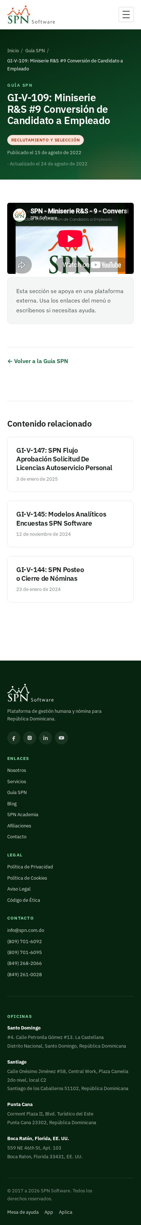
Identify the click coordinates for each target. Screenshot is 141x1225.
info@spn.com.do (25, 930)
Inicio (13, 51)
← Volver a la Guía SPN (37, 361)
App (48, 1212)
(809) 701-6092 (24, 941)
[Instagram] (29, 737)
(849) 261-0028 (24, 974)
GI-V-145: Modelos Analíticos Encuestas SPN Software (61, 518)
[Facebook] (13, 737)
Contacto (16, 837)
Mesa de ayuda (23, 1212)
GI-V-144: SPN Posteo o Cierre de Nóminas (50, 574)
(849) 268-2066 (24, 963)
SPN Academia (22, 814)
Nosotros (16, 770)
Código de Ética (23, 900)
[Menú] (126, 14)
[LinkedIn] (45, 737)
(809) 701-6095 (24, 952)
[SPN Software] (31, 14)
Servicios (16, 781)
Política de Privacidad (30, 867)
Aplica (65, 1212)
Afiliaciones (19, 826)
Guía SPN (35, 51)
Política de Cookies (27, 878)
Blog (12, 804)
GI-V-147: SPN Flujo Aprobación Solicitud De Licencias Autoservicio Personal (64, 458)
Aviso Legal (19, 889)
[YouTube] (61, 737)
